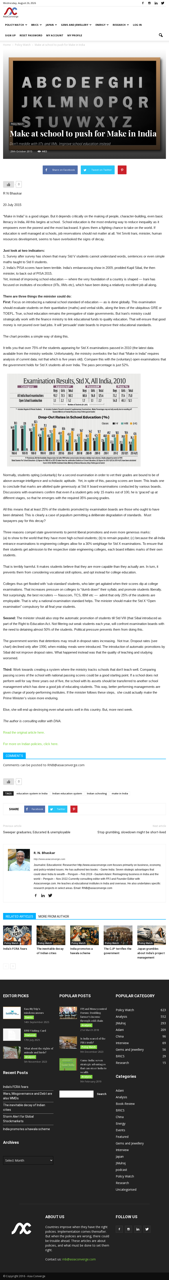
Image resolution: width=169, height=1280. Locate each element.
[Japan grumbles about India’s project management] (151, 935)
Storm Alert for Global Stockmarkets (18, 1119)
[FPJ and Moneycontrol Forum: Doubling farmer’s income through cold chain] (68, 1013)
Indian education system (67, 793)
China (120, 1036)
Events (29, 1017)
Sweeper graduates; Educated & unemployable (36, 832)
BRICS (35, 24)
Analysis (30, 1056)
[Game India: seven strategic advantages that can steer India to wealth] (68, 1064)
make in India (120, 793)
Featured (30, 1035)
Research (119, 24)
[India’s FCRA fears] (17, 935)
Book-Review (125, 1104)
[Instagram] (149, 3)
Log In (137, 24)
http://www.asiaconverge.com (49, 859)
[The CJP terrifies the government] (118, 935)
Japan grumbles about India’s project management (151, 953)
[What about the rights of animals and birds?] (12, 1052)
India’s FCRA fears (15, 948)
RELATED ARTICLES (19, 916)
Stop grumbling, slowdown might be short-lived (131, 832)
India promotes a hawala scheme (26, 1129)
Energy (100, 24)
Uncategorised (126, 1189)
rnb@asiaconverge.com (79, 1259)
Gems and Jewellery (74, 24)
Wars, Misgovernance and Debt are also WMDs (27, 1096)
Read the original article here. (24, 732)
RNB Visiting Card (35, 1030)
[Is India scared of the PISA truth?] (68, 1042)
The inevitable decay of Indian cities (24, 1107)
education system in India (32, 793)
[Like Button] (8, 184)
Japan (50, 24)
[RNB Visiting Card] (12, 1034)
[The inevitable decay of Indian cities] (51, 935)
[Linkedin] (156, 3)
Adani (120, 1030)
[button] (160, 35)
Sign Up (10, 35)
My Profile (74, 35)
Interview (122, 1043)
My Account (54, 35)
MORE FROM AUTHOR (54, 916)
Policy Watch (14, 24)
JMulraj (121, 1023)
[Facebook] (143, 3)
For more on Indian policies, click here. (30, 744)
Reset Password (31, 35)
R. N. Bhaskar (44, 852)
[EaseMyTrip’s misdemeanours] (12, 1013)
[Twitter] (162, 3)
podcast (121, 1170)
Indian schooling (97, 793)
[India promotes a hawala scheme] (84, 935)
